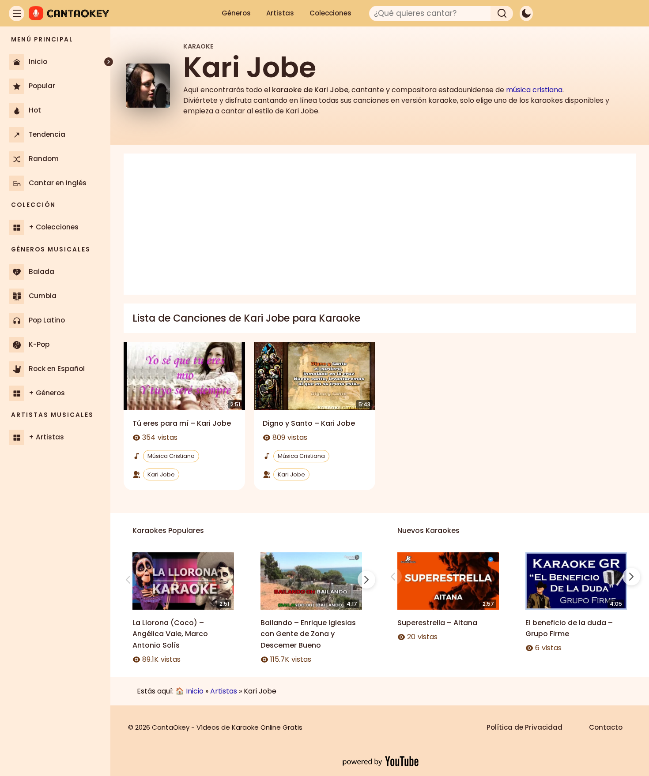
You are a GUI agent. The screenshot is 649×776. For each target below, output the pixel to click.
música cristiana (534, 90)
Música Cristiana (171, 456)
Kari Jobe (161, 474)
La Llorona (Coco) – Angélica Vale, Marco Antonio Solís (170, 634)
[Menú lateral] (16, 13)
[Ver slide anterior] (128, 580)
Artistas (280, 13)
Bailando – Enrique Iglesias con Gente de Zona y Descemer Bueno (308, 634)
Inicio (195, 691)
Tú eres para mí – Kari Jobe (181, 423)
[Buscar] (502, 13)
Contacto (606, 727)
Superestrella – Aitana (437, 623)
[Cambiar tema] (526, 13)
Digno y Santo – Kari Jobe (309, 423)
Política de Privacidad (524, 727)
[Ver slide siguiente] (366, 580)
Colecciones (330, 13)
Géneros (236, 13)
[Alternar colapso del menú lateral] (108, 61)
